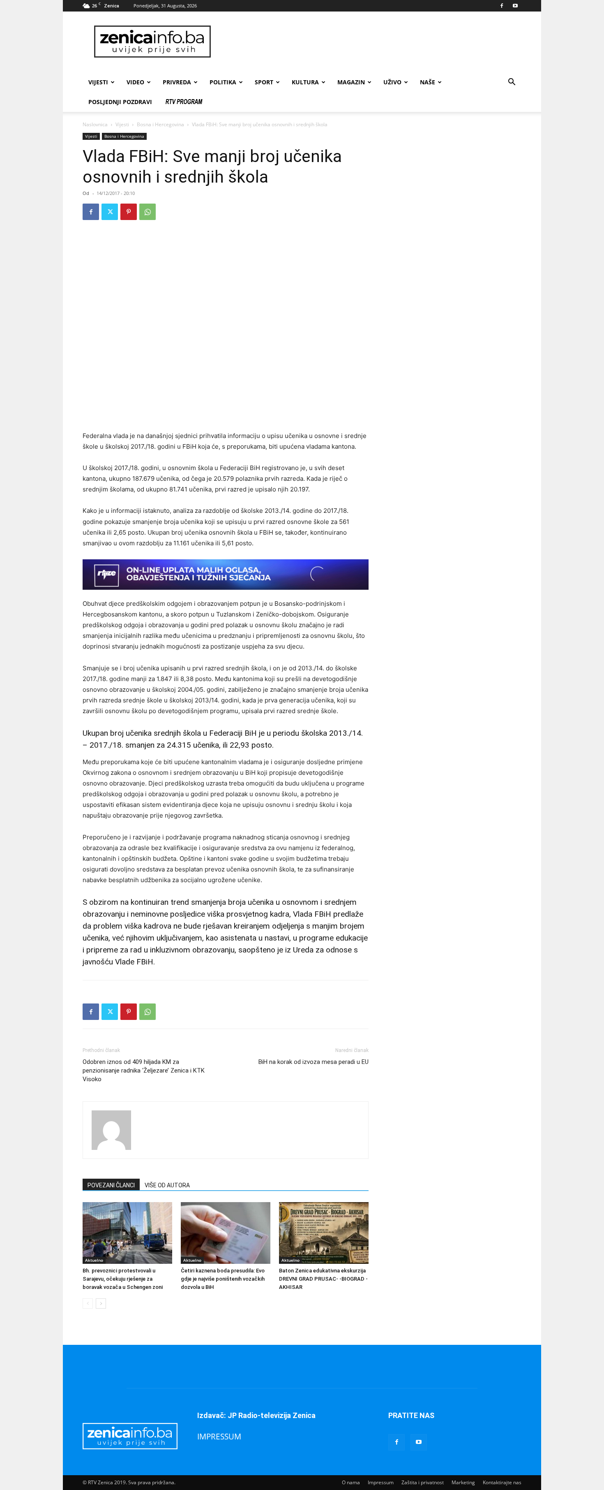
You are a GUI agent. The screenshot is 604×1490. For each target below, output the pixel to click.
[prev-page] (88, 1303)
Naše (427, 82)
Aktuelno (94, 1260)
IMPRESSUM (219, 1436)
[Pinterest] (128, 212)
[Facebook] (502, 6)
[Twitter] (109, 212)
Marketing (463, 1482)
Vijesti (98, 82)
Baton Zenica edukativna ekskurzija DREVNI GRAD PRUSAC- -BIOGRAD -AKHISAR (323, 1279)
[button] (511, 83)
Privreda (177, 82)
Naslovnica (95, 124)
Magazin (351, 82)
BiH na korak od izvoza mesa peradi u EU (313, 1062)
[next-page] (101, 1303)
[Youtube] (515, 6)
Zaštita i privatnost (422, 1482)
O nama (351, 1482)
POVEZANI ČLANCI (111, 1185)
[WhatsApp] (147, 212)
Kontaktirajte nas (502, 1482)
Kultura (305, 82)
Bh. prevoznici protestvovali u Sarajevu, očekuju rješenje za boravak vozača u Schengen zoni (123, 1279)
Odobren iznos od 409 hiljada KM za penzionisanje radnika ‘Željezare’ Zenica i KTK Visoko (144, 1070)
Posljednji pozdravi (120, 102)
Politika (223, 82)
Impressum (381, 1482)
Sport (264, 82)
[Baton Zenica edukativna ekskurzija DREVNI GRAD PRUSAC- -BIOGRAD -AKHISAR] (324, 1233)
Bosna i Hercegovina (160, 124)
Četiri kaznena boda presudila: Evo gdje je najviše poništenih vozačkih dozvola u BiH (223, 1279)
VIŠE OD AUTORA (167, 1185)
